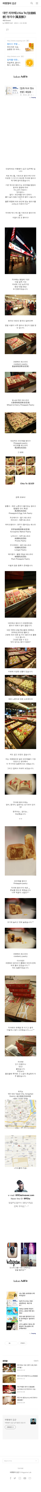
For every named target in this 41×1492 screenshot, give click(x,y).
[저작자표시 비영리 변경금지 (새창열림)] (30, 1343)
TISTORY (20, 1468)
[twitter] (15, 1478)
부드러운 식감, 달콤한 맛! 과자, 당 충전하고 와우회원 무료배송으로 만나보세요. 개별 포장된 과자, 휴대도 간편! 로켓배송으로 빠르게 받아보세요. (13, 48)
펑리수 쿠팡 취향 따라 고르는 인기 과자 (13, 44)
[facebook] (10, 1478)
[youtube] (25, 1478)
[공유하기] (12, 1343)
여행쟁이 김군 (9, 3)
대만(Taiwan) (7, 20)
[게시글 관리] (15, 1343)
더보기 (36, 1361)
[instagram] (20, 1478)
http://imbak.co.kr (13, 56)
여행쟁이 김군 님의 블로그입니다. (15, 1422)
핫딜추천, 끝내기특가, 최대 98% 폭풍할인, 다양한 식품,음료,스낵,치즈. (14, 64)
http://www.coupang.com (16, 41)
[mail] (30, 1478)
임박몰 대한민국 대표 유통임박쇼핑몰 (13, 59)
